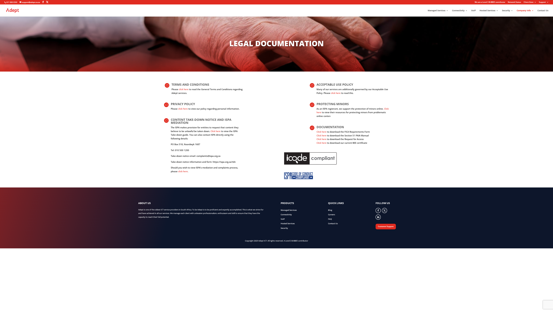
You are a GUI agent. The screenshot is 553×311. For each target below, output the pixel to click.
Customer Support (386, 226)
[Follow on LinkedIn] (378, 217)
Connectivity (458, 11)
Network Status (514, 2)
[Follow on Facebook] (378, 210)
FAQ (330, 219)
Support (542, 2)
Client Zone (528, 2)
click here (184, 89)
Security (506, 11)
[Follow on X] (384, 210)
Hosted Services (487, 11)
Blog (330, 210)
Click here (215, 131)
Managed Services (436, 11)
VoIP (473, 11)
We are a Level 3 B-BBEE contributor (490, 2)
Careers (331, 214)
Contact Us (542, 11)
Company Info (524, 11)
